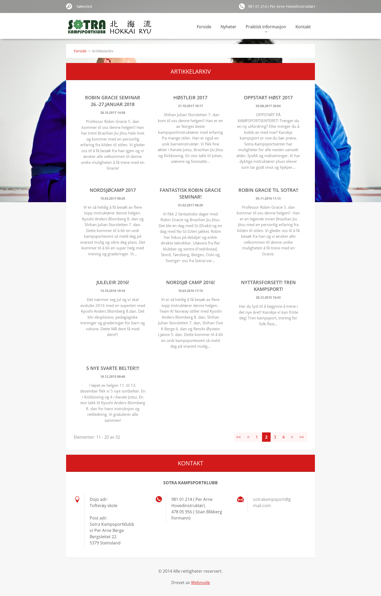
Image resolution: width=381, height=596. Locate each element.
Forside (204, 27)
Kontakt (303, 27)
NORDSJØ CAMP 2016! (190, 282)
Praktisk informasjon (266, 27)
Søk (69, 6)
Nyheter (228, 27)
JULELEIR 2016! (112, 282)
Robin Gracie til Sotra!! (268, 190)
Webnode (200, 582)
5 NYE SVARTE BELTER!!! (112, 368)
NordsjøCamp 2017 (113, 190)
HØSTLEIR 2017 (190, 97)
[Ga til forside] (109, 29)
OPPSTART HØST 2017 (268, 97)
